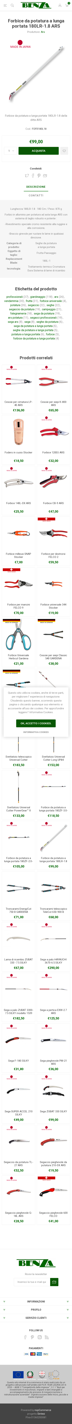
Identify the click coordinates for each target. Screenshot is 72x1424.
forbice (50, 334)
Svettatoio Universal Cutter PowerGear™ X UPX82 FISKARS (18, 810)
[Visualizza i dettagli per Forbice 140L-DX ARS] (18, 482)
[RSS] (47, 1337)
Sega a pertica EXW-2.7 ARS (53, 1011)
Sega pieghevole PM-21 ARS (53, 1062)
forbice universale (51, 301)
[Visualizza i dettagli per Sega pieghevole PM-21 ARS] (53, 1040)
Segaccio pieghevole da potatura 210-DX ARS (53, 1164)
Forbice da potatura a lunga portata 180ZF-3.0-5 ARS (53, 810)
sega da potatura (44, 313)
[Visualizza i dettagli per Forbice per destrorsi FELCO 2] (53, 533)
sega (27, 321)
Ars (43, 32)
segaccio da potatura (21, 309)
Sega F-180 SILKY (18, 1060)
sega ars (13, 321)
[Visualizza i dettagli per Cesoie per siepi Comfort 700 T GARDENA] (18, 685)
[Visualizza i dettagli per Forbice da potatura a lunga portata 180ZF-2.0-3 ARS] (18, 837)
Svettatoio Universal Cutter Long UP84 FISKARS (53, 760)
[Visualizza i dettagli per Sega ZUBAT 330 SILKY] (53, 1090)
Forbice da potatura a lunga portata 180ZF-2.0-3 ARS (18, 861)
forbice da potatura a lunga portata (34, 338)
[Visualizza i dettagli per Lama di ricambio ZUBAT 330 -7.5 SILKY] (18, 938)
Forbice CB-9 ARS (53, 503)
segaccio (33, 305)
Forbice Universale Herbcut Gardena (18, 657)
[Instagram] (39, 1337)
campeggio (49, 309)
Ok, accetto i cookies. (36, 723)
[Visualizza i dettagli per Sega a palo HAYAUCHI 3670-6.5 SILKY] (53, 938)
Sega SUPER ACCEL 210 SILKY (19, 1113)
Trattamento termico (40, 266)
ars (56, 296)
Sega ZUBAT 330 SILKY (53, 1111)
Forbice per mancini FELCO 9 (18, 606)
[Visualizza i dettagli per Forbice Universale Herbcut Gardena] (18, 634)
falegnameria (18, 313)
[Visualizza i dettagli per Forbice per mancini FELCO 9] (18, 583)
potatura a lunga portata (26, 334)
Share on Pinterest (39, 175)
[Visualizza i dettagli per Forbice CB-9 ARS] (53, 482)
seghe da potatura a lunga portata (33, 330)
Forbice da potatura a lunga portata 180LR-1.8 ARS (53, 861)
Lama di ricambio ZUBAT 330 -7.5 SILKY (18, 961)
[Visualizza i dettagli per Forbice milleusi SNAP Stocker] (18, 533)
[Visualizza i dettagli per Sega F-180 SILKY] (18, 1040)
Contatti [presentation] (36, 195)
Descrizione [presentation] (36, 186)
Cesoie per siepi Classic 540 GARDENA (53, 657)
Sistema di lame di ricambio (49, 270)
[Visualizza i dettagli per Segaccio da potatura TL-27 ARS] (18, 1141)
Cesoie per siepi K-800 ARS (53, 403)
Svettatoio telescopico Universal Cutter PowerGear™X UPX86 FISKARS (19, 761)
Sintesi (41, 1413)
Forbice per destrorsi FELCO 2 (53, 555)
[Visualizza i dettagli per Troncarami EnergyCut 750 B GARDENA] (18, 888)
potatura (15, 305)
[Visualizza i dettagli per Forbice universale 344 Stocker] (53, 583)
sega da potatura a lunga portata (33, 326)
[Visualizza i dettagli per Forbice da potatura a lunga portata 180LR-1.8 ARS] (53, 837)
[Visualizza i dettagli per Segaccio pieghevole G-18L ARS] (18, 1192)
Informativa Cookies (36, 732)
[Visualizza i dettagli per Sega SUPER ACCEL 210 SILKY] (18, 1090)
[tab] (36, 187)
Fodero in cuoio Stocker (18, 452)
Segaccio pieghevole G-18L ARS (18, 1214)
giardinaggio (37, 296)
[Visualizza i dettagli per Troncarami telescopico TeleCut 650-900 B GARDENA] (53, 888)
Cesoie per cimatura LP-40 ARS (19, 403)
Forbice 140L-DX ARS (18, 503)
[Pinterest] (32, 1337)
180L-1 (46, 260)
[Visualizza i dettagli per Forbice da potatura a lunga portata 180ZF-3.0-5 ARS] (53, 786)
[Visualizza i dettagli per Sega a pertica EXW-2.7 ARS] (53, 989)
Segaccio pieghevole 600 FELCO (53, 1214)
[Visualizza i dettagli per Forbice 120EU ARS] (53, 431)
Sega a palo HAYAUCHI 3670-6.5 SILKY (53, 961)
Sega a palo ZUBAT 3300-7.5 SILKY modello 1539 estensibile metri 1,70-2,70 (18, 1014)
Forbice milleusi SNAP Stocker (18, 555)
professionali (14, 296)
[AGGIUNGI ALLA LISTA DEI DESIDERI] (64, 151)
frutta (29, 301)
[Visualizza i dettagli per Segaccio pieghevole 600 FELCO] (53, 1192)
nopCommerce (43, 1410)
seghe (50, 305)
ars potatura (15, 317)
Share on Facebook (33, 175)
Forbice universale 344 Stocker (53, 606)
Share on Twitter (27, 175)
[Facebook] (25, 1337)
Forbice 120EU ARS (53, 452)
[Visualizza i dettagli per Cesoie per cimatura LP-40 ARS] (18, 381)
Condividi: (36, 168)
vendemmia (11, 301)
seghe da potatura (47, 321)
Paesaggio (50, 253)
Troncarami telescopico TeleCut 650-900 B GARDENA (53, 912)
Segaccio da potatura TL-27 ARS (18, 1164)
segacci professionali (43, 317)
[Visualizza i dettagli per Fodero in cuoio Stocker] (18, 431)
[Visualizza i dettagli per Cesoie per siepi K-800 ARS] (53, 381)
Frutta (40, 253)
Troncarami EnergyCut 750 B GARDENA (18, 910)
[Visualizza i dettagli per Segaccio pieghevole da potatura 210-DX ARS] (53, 1141)
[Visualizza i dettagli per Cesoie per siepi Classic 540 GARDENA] (53, 634)
